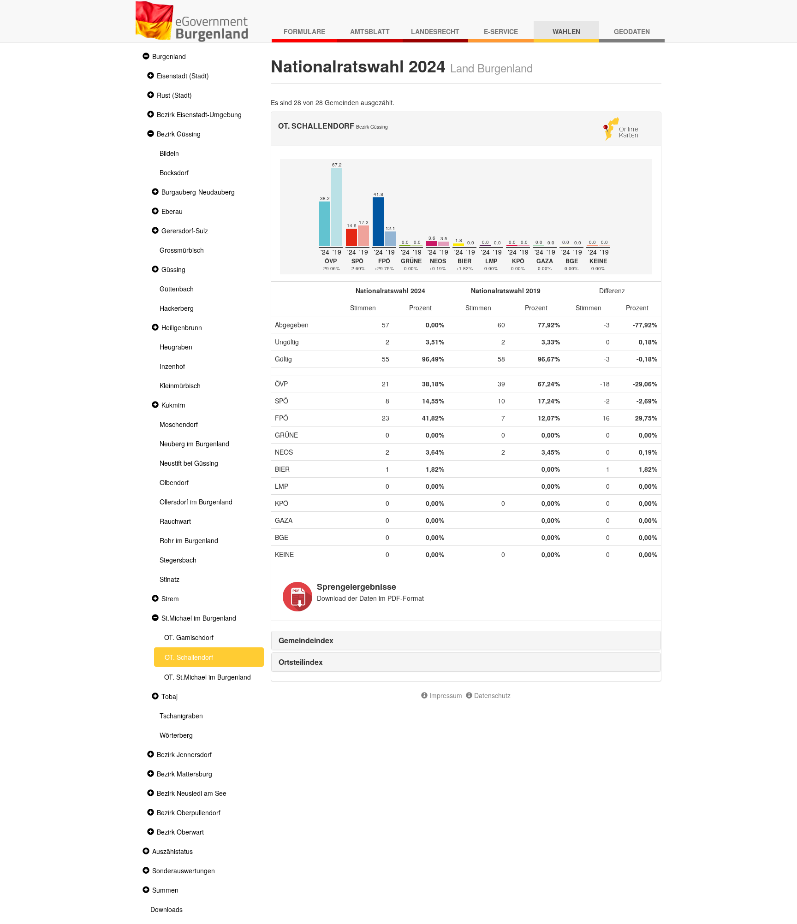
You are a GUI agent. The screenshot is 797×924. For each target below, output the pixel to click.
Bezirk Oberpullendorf (188, 812)
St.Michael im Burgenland (198, 617)
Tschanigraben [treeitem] (181, 715)
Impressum (445, 695)
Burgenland (169, 56)
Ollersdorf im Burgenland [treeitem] (196, 501)
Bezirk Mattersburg (184, 773)
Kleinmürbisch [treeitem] (180, 385)
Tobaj (169, 696)
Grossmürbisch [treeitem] (182, 250)
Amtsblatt (370, 31)
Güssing (173, 269)
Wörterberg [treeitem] (176, 735)
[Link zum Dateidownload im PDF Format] (297, 596)
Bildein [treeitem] (169, 153)
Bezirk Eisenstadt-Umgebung (199, 114)
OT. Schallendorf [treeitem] (189, 657)
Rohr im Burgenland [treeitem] (189, 540)
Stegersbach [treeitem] (178, 559)
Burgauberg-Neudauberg (198, 191)
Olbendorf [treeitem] (174, 482)
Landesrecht (435, 31)
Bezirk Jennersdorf (184, 754)
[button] (144, 56)
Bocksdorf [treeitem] (174, 172)
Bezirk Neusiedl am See (191, 793)
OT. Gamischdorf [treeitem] (189, 637)
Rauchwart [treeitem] (175, 521)
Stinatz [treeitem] (169, 579)
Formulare (304, 31)
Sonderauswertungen (183, 870)
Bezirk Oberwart (180, 831)
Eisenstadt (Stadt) (183, 75)
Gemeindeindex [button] (306, 640)
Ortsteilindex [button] (301, 662)
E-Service (501, 31)
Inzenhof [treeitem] (172, 366)
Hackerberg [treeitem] (177, 308)
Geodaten (632, 31)
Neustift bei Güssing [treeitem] (189, 463)
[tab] (466, 640)
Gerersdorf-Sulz (184, 230)
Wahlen (566, 31)
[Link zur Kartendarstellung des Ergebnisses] (620, 127)
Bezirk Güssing (179, 133)
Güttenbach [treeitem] (177, 288)
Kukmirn (173, 404)
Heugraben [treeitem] (176, 346)
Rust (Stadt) (174, 95)
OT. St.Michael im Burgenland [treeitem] (207, 676)
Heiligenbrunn (181, 327)
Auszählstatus (172, 851)
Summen (165, 889)
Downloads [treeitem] (166, 909)
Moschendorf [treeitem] (179, 424)
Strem (170, 598)
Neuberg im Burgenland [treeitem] (194, 443)
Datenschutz (491, 695)
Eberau (172, 211)
